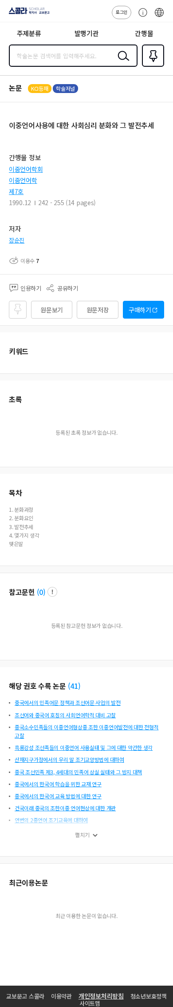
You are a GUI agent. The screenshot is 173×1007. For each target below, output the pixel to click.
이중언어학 (23, 180)
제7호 (16, 191)
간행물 (144, 33)
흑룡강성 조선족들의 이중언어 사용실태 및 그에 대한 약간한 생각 (84, 747)
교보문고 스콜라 (25, 996)
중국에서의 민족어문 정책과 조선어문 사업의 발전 (68, 702)
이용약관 (61, 996)
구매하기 (140, 309)
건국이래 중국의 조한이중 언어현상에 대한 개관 (65, 808)
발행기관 (87, 33)
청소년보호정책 (148, 996)
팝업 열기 (52, 592)
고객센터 (140, 16)
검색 (121, 62)
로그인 (121, 11)
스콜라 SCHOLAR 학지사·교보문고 (27, 13)
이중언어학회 (26, 169)
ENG (159, 16)
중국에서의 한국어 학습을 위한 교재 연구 (58, 784)
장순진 (16, 240)
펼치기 (82, 835)
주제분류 (29, 33)
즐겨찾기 (151, 66)
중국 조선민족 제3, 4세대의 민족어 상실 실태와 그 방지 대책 (78, 772)
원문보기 (51, 309)
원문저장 (97, 309)
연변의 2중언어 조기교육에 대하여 (51, 820)
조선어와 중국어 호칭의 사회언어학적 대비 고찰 (65, 715)
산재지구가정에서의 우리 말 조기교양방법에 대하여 (69, 759)
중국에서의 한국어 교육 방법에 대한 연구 (58, 796)
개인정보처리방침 (101, 995)
